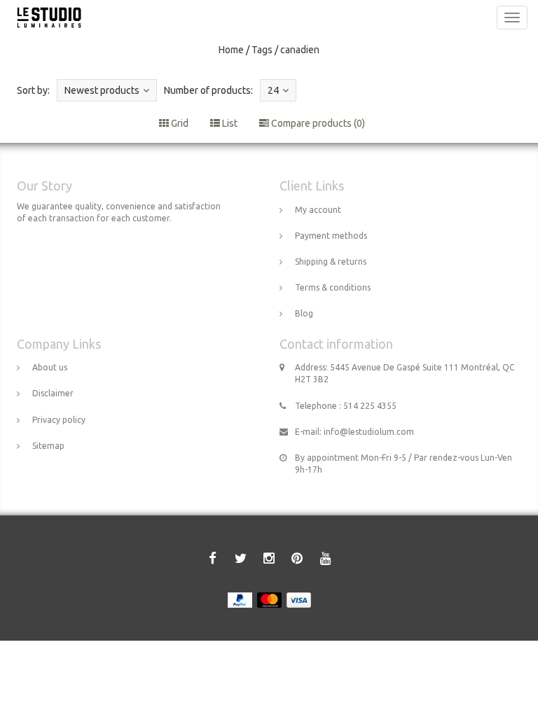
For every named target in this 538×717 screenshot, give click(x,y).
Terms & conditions (333, 287)
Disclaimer (53, 393)
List (228, 123)
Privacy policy (58, 419)
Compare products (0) (317, 123)
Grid (178, 123)
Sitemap (48, 445)
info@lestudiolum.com (369, 431)
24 (273, 90)
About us (49, 367)
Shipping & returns (330, 261)
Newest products (101, 90)
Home (231, 49)
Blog (304, 313)
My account (318, 209)
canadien (299, 49)
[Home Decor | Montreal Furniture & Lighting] (45, 17)
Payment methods (331, 235)
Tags (262, 49)
